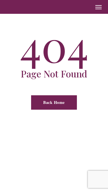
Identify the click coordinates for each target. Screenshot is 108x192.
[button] (98, 7)
